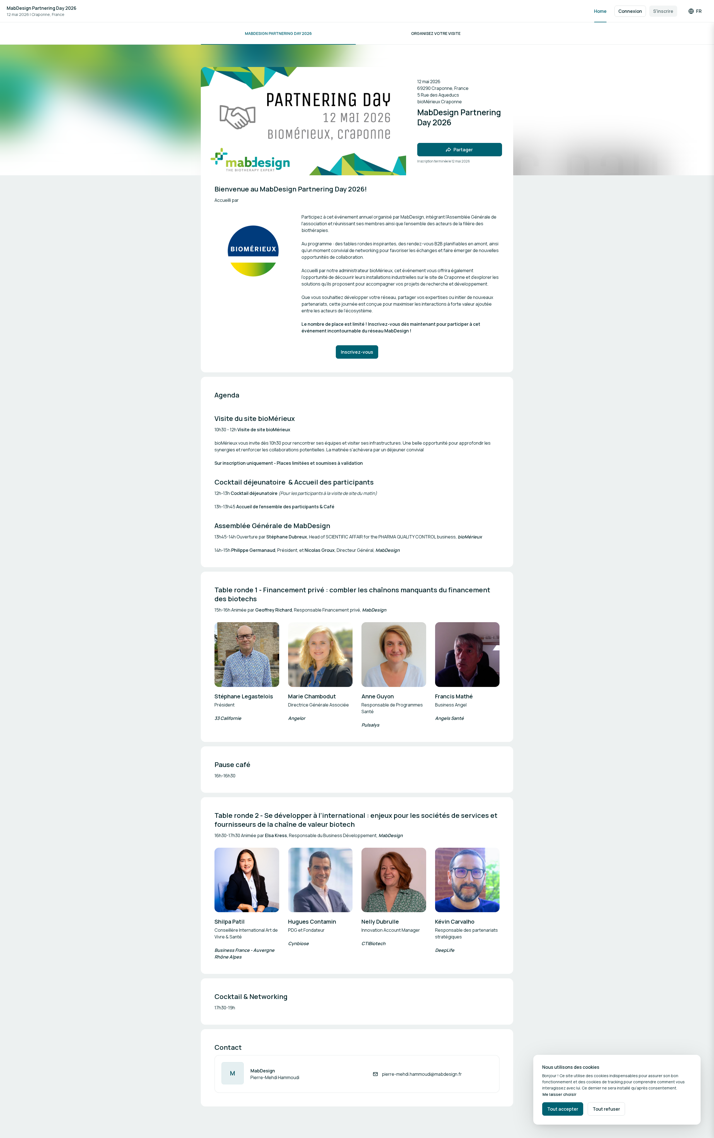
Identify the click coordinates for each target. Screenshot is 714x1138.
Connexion (630, 11)
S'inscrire (663, 11)
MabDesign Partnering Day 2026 (41, 8)
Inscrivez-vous (357, 352)
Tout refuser (606, 1109)
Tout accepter (562, 1109)
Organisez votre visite (435, 33)
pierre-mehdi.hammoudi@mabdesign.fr (422, 1074)
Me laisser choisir (559, 1094)
